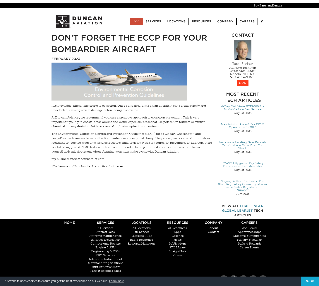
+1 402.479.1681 (243, 77)
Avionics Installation (105, 239)
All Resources (177, 228)
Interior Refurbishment (105, 259)
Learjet (245, 211)
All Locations (141, 228)
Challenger (251, 206)
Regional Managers (141, 243)
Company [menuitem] (225, 21)
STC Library (177, 247)
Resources (177, 223)
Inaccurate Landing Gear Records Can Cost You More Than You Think (243, 145)
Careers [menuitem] (247, 21)
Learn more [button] (116, 281)
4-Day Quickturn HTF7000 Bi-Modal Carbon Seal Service (242, 108)
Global (229, 211)
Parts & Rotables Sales (105, 270)
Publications (177, 243)
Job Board (249, 228)
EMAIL (242, 82)
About (213, 228)
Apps (177, 231)
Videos (177, 255)
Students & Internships (249, 235)
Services (105, 223)
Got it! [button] (310, 281)
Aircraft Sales (105, 231)
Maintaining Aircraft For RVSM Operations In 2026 (242, 126)
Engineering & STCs (105, 251)
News (178, 239)
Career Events (249, 247)
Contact (213, 231)
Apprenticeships (249, 231)
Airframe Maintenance (105, 235)
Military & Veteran (249, 239)
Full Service (141, 231)
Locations (141, 223)
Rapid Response (141, 239)
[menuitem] (262, 21)
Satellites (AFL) (141, 235)
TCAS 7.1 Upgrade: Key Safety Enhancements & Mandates (242, 165)
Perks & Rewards (249, 243)
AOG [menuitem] (136, 21)
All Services (105, 228)
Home (69, 223)
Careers (249, 223)
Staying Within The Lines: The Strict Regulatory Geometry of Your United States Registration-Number (242, 186)
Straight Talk (177, 251)
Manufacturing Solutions (105, 263)
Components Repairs (105, 243)
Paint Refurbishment (105, 266)
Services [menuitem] (153, 21)
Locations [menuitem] (176, 21)
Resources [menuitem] (201, 21)
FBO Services (105, 255)
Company (213, 223)
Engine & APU (105, 247)
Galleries (177, 235)
